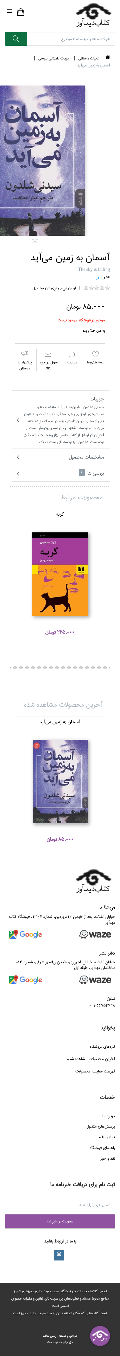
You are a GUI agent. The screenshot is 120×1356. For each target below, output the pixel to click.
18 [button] (51, 667)
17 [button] (57, 667)
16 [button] (63, 667)
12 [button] (87, 667)
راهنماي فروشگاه (102, 1148)
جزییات (63, 420)
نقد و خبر (107, 1158)
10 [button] (99, 667)
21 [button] (33, 667)
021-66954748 (102, 1005)
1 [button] (33, 240)
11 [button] (93, 667)
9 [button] (105, 667)
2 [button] (36, 240)
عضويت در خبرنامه (60, 1221)
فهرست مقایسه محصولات (95, 1071)
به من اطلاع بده (94, 330)
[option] (60, 577)
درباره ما (108, 1116)
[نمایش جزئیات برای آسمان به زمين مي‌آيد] (60, 781)
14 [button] (75, 667)
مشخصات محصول (86, 457)
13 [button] (81, 667)
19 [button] (45, 667)
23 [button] (21, 667)
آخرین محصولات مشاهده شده (91, 1059)
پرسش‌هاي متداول (100, 1126)
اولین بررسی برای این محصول (54, 288)
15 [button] (69, 667)
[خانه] (108, 58)
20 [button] (39, 667)
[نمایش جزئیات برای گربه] (60, 574)
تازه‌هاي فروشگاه (102, 1046)
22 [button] (27, 667)
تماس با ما (106, 1137)
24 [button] (15, 667)
